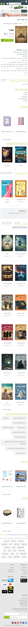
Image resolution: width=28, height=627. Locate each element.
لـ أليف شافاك (20, 202)
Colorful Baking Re (21, 523)
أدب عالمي (24, 544)
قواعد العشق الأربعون (20, 199)
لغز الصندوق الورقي (21, 343)
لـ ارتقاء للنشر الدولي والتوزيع (20, 227)
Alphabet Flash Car (7, 487)
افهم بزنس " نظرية (20, 402)
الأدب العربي (4, 544)
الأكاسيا (20, 165)
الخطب (13, 547)
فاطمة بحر (20, 286)
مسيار (7, 402)
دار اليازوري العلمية (21, 453)
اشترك (6, 617)
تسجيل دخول (22, 1)
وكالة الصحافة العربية (8, 428)
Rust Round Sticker (21, 132)
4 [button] (11, 136)
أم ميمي (7, 199)
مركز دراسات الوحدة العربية (19, 432)
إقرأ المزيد (25, 75)
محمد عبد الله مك (6, 405)
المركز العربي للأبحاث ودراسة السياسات (16, 448)
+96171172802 (23, 602)
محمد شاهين (20, 405)
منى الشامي (6, 375)
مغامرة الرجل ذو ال (21, 373)
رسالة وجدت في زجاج (20, 254)
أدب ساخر (6, 541)
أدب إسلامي (21, 541)
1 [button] (18, 136)
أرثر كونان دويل (20, 316)
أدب (26, 537)
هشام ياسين (6, 286)
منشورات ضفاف (21, 428)
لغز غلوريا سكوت (7, 313)
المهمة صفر (7, 165)
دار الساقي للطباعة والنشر (19, 423)
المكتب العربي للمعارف (20, 437)
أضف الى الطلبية (9, 40)
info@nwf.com (23, 604)
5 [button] (9, 136)
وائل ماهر (24, 22)
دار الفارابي (6, 418)
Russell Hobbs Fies (7, 523)
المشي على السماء (7, 373)
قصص (12, 554)
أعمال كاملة (16, 544)
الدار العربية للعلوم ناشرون (19, 418)
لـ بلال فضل (7, 202)
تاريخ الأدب (6, 547)
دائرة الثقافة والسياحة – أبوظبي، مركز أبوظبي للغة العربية (15, 443)
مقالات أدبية (16, 557)
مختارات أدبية (5, 554)
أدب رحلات (13, 541)
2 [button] (16, 136)
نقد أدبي (4, 557)
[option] (20, 121)
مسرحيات (24, 557)
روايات (9, 551)
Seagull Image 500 (21, 487)
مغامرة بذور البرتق (20, 313)
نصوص (9, 557)
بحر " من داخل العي (21, 283)
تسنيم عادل (7, 256)
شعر (4, 551)
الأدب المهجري (21, 547)
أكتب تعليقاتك (22, 213)
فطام (7, 254)
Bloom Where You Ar (7, 132)
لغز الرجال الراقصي (7, 343)
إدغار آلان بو (20, 256)
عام (17, 554)
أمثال (10, 544)
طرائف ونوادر (23, 554)
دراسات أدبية (21, 551)
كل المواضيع (3, 535)
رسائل (14, 551)
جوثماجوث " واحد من (7, 283)
